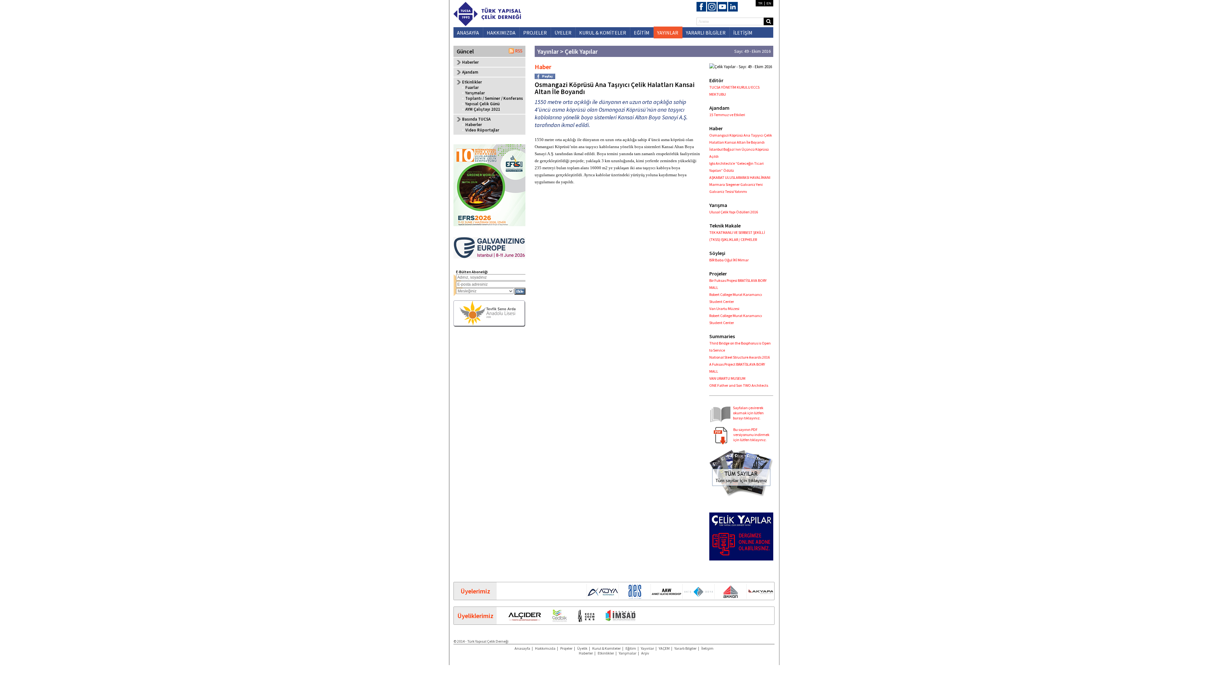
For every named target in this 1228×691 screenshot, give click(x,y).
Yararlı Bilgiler (685, 648)
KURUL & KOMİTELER (602, 32)
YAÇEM (664, 648)
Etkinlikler (606, 653)
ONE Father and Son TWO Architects (738, 385)
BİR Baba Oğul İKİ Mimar (729, 260)
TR (760, 3)
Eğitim (631, 648)
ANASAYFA (468, 32)
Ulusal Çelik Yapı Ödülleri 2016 (733, 212)
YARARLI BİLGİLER (706, 32)
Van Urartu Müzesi (724, 308)
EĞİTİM (641, 32)
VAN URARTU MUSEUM (727, 378)
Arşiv (645, 653)
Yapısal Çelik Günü (482, 104)
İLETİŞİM (742, 32)
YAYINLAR (667, 32)
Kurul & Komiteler (606, 648)
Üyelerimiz (475, 591)
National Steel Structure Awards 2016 (739, 357)
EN (769, 3)
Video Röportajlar (482, 130)
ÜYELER (563, 32)
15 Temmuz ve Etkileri (727, 114)
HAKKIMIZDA (501, 32)
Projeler (566, 648)
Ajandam (470, 72)
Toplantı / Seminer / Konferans (494, 98)
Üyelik (582, 648)
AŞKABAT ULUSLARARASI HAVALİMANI (739, 177)
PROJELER (535, 32)
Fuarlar (472, 87)
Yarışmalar (475, 93)
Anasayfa (522, 648)
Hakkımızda (545, 648)
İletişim (707, 648)
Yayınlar (647, 648)
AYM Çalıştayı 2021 (482, 109)
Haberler (470, 62)
